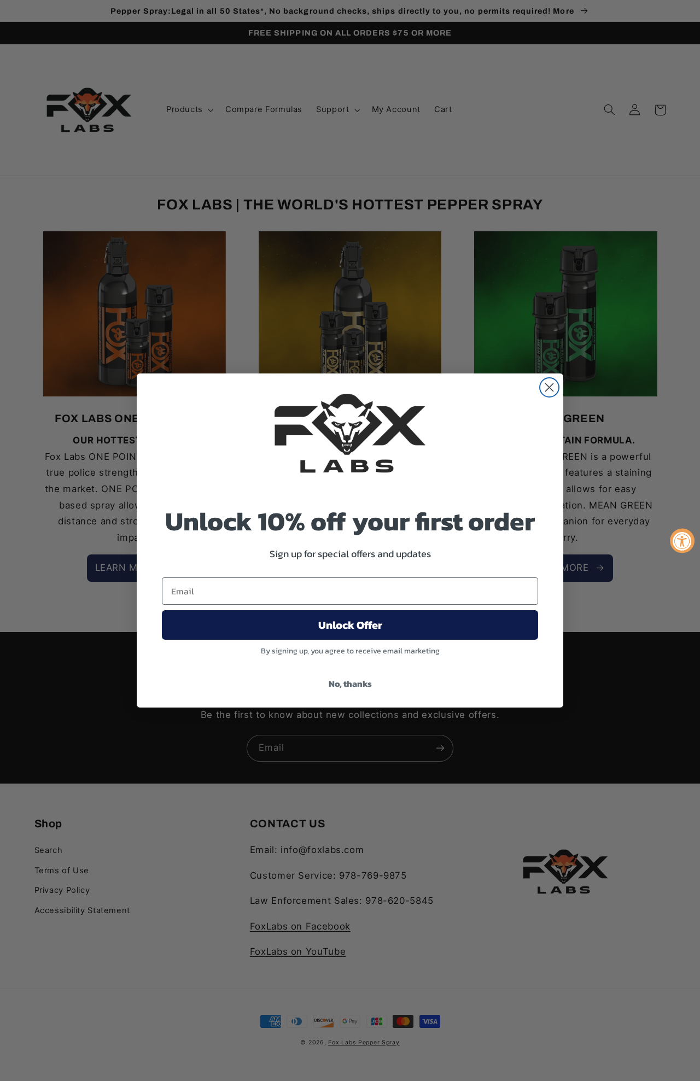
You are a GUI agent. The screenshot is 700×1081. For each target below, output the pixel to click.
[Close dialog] (549, 387)
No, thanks (350, 683)
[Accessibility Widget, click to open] (682, 540)
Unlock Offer (350, 625)
